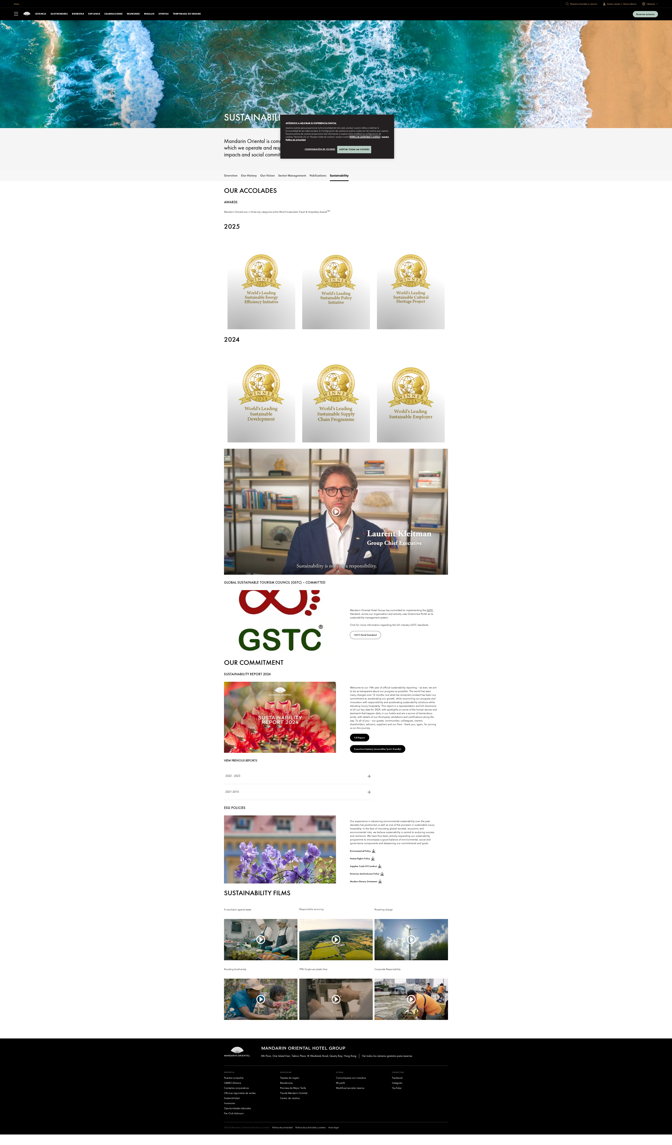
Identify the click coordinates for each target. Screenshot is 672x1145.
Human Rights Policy (360, 858)
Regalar (149, 14)
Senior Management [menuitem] (292, 175)
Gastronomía (59, 14)
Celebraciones (113, 14)
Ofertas (164, 14)
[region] (337, 137)
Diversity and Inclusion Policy (364, 873)
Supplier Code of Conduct (363, 866)
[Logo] (26, 14)
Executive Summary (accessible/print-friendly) (377, 749)
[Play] (336, 512)
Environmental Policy (360, 850)
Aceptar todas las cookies (354, 149)
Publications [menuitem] (318, 175)
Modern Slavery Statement (363, 881)
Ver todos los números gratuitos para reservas (387, 1056)
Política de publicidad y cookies (365, 137)
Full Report (359, 737)
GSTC (430, 610)
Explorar (94, 14)
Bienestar (78, 14)
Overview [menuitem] (230, 175)
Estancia (40, 14)
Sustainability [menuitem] (339, 175)
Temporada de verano (187, 14)
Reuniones (133, 14)
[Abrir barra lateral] (16, 14)
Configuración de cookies (320, 149)
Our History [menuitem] (249, 175)
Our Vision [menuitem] (267, 175)
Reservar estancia (645, 14)
